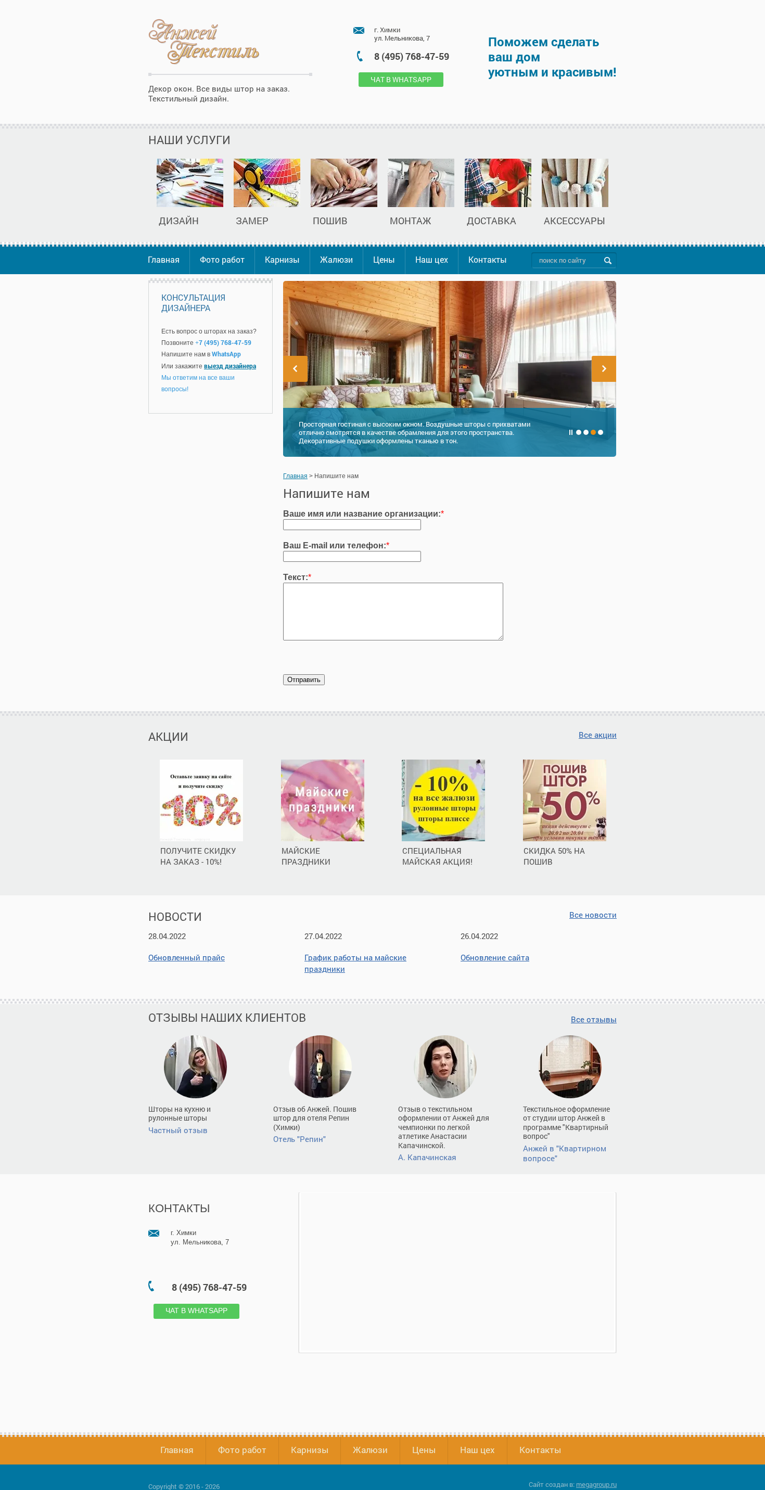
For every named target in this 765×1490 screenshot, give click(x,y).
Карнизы (282, 259)
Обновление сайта (495, 957)
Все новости (593, 915)
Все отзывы (594, 1019)
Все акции (598, 735)
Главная (164, 259)
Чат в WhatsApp (401, 79)
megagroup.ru (596, 1484)
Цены (384, 259)
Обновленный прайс (186, 957)
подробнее (202, 879)
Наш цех (431, 259)
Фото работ (222, 259)
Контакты (487, 259)
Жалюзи (336, 259)
